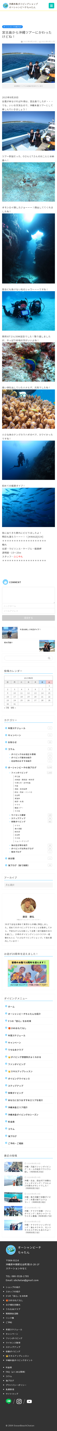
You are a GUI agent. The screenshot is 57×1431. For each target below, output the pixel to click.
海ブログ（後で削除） (29, 865)
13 (35, 693)
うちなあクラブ (15, 1049)
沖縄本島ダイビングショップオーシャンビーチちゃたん (23, 5)
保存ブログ (30, 851)
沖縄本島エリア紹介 (18, 1107)
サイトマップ (12, 1393)
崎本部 (17, 831)
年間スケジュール (29, 728)
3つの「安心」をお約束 (19, 1020)
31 (15, 704)
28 (42, 700)
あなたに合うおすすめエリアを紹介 (25, 1100)
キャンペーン (29, 735)
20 (35, 697)
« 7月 (6, 707)
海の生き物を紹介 (31, 845)
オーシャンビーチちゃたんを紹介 (24, 1013)
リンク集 (10, 1318)
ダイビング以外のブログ (31, 848)
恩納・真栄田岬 (21, 789)
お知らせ (29, 742)
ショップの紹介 (13, 1287)
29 (49, 700)
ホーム (11, 1006)
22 (49, 697)
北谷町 (17, 795)
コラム (29, 748)
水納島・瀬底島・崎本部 (24, 779)
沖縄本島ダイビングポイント (19, 1360)
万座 (16, 786)
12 (28, 693)
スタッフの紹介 (13, 1291)
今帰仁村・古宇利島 (23, 783)
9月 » (13, 707)
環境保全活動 (12, 1313)
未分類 (29, 858)
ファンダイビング (31, 772)
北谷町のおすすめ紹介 (30, 761)
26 (28, 700)
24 (15, 700)
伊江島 (17, 776)
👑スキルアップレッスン (20, 1071)
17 (15, 697)
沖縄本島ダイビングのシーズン (23, 1114)
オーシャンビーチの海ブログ (12, 27)
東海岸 (17, 798)
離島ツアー (19, 808)
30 (8, 704)
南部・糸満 (19, 801)
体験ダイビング (31, 821)
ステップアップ (31, 818)
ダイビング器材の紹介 (30, 757)
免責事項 (10, 1389)
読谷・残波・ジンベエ (23, 792)
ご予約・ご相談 (15, 1143)
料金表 (11, 1121)
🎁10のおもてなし (17, 1028)
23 (8, 700)
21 (42, 697)
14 (42, 693)
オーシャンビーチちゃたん (29, 1249)
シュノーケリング (22, 841)
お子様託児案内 (13, 1304)
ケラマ (17, 804)
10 (15, 693)
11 (21, 693)
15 (49, 693)
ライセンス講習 (31, 815)
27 (35, 700)
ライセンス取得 (13, 1342)
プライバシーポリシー (16, 1385)
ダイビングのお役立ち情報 (30, 754)
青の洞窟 (18, 828)
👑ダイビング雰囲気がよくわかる (24, 1056)
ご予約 (9, 1322)
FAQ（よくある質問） (16, 1371)
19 (28, 697)
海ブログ (12, 1136)
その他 (17, 811)
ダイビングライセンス (19, 1078)
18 (21, 697)
